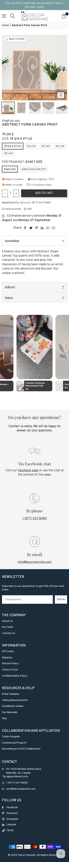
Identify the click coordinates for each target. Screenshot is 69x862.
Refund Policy (10, 663)
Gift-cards (8, 651)
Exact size (10, 169)
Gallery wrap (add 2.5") (34, 169)
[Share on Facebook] (25, 228)
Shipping (7, 657)
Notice (9, 297)
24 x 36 (31, 146)
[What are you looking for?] (12, 16)
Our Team (7, 627)
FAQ (29, 209)
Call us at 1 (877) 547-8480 (35, 202)
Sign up (61, 599)
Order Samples (10, 694)
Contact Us (8, 633)
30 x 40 (45, 146)
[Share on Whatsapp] (47, 228)
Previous (5, 68)
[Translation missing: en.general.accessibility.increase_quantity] (16, 193)
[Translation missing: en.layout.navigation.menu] (4, 16)
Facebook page (28, 470)
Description (12, 240)
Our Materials (10, 712)
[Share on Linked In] (42, 228)
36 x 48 (60, 146)
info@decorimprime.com (35, 562)
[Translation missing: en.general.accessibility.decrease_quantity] (5, 193)
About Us (7, 621)
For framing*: (22, 162)
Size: (17, 139)
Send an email (13, 209)
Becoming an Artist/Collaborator (21, 748)
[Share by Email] (53, 228)
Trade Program (11, 736)
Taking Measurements (15, 700)
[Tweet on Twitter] (31, 228)
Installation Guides (13, 706)
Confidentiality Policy (14, 676)
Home (5, 25)
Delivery (10, 286)
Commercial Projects (14, 743)
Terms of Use (10, 669)
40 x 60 (8, 153)
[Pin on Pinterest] (36, 228)
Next (64, 68)
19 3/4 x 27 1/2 (12, 146)
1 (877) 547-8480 (34, 519)
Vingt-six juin (11, 121)
